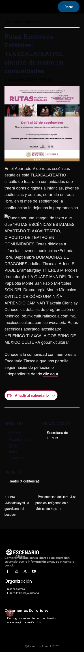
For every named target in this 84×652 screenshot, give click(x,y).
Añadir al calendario (32, 395)
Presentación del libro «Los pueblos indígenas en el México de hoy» (55, 502)
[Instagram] (16, 571)
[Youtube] (33, 571)
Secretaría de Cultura (57, 435)
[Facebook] (7, 571)
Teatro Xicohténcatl (24, 481)
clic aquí (50, 374)
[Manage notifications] (9, 613)
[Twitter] (25, 571)
